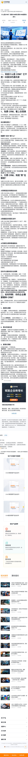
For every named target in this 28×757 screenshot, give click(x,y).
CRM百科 (10, 446)
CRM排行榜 (20, 442)
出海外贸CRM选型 (21, 444)
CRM (2, 10)
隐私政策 (15, 744)
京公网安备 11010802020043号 (11, 746)
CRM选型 (2, 442)
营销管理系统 (3, 446)
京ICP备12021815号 (20, 746)
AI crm (1, 444)
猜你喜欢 (15, 575)
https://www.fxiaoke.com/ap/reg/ (9, 72)
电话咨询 (14, 755)
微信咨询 (6, 755)
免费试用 (21, 755)
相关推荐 (4, 575)
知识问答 (7, 10)
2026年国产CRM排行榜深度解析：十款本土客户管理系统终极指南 (13, 452)
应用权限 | (12, 744)
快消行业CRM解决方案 (10, 444)
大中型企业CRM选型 (11, 442)
